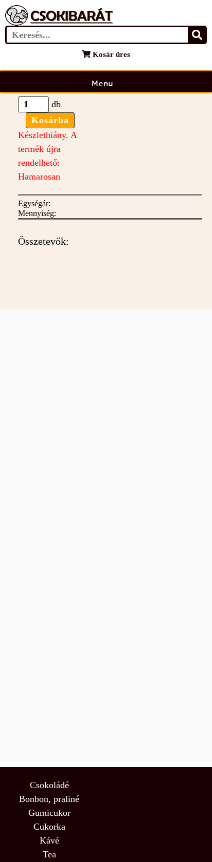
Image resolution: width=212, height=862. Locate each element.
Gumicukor (49, 813)
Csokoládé (49, 785)
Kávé (49, 840)
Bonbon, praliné (49, 799)
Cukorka (49, 826)
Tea (49, 854)
